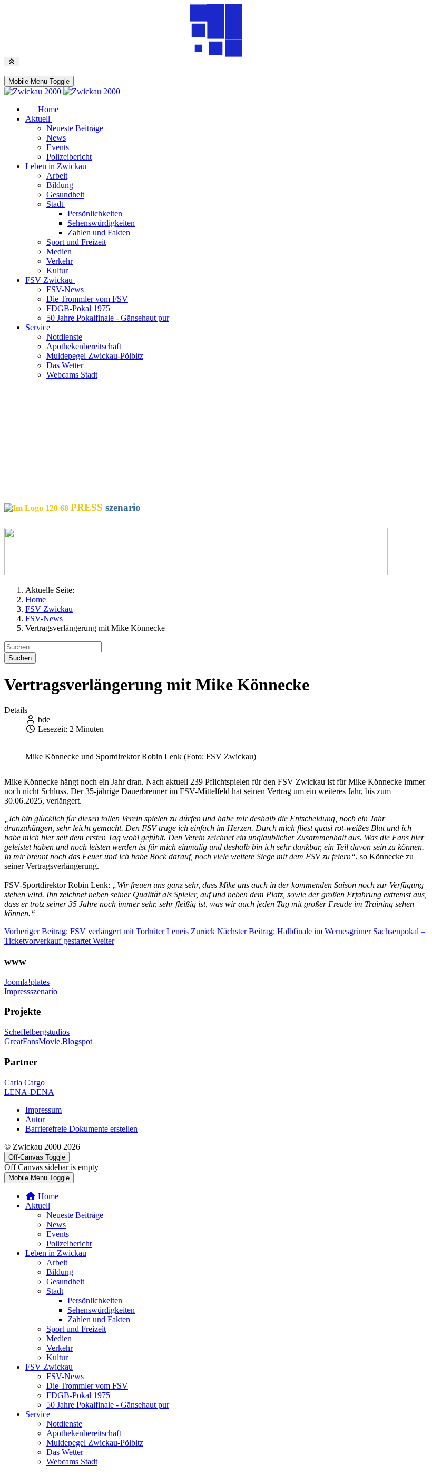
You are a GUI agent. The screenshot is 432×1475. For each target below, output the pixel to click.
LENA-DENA (29, 1091)
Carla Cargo (24, 1082)
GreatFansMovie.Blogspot (48, 1041)
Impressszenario (30, 991)
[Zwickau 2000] (62, 91)
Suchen (20, 658)
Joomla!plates (27, 981)
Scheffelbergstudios (37, 1031)
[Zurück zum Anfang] (11, 61)
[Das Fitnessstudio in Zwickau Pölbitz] (196, 572)
